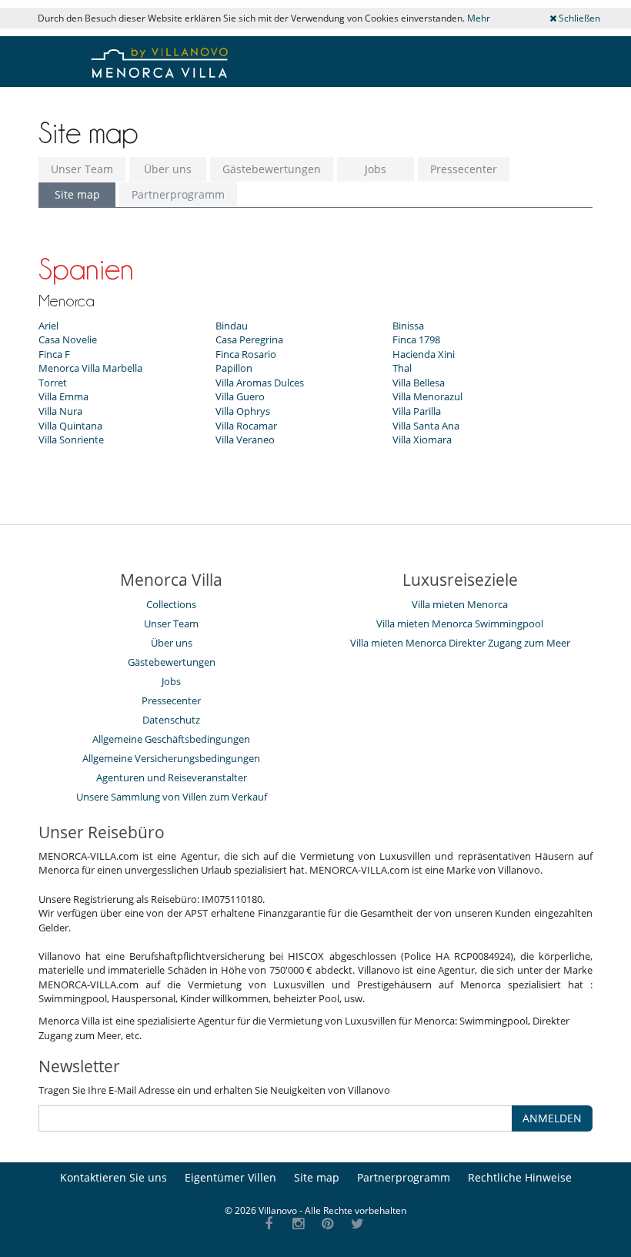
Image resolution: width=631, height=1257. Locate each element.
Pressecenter (463, 169)
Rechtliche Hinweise (520, 1177)
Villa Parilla (416, 411)
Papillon (233, 368)
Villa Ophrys (242, 411)
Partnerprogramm (178, 194)
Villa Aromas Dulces (259, 382)
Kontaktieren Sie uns (113, 1177)
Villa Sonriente (71, 439)
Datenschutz (171, 720)
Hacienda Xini (423, 354)
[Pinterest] (328, 1224)
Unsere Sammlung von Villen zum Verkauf (171, 797)
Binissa (408, 326)
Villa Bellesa (418, 382)
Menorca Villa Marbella (90, 368)
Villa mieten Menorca (460, 604)
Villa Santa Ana (425, 426)
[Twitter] (357, 1224)
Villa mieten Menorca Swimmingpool (459, 623)
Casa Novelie (67, 339)
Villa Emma (63, 396)
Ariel (48, 326)
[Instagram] (298, 1224)
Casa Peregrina (249, 339)
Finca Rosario (245, 354)
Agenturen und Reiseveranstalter (171, 777)
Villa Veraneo (245, 439)
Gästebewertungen (271, 169)
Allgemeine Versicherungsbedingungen (171, 758)
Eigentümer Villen (230, 1177)
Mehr (478, 18)
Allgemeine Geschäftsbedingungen (171, 739)
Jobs (375, 169)
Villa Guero (240, 396)
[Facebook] (269, 1224)
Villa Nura (60, 411)
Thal (402, 368)
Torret (52, 382)
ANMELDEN (552, 1118)
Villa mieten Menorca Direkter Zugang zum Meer (460, 643)
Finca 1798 (416, 339)
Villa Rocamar (246, 426)
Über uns (168, 169)
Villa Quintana (70, 426)
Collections (171, 604)
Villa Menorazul (427, 396)
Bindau (231, 326)
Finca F (54, 354)
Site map (77, 194)
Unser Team (82, 169)
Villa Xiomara (422, 439)
